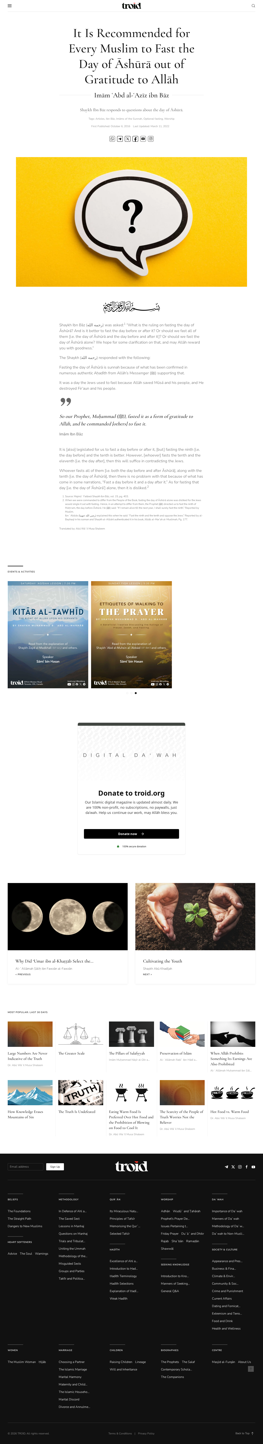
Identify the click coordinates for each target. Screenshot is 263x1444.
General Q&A (170, 1291)
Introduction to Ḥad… (124, 1269)
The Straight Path (19, 1219)
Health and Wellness (226, 1328)
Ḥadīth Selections (122, 1284)
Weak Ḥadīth (118, 1299)
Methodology (69, 1199)
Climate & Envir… (223, 1276)
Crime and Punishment (227, 1291)
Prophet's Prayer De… (175, 1219)
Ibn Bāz (110, 119)
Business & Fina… (224, 1269)
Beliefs (13, 1199)
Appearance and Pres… (227, 1261)
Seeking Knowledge (175, 1264)
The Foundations (19, 1211)
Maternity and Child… (73, 1384)
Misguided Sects (70, 1264)
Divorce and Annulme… (74, 1407)
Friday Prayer (169, 1234)
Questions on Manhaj (73, 1234)
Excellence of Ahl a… (124, 1261)
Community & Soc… (225, 1284)
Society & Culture (225, 1249)
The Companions (172, 1377)
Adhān (165, 1211)
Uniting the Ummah (72, 1249)
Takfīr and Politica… (72, 1279)
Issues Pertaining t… (174, 1226)
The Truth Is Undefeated (76, 1111)
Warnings (41, 1254)
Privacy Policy (146, 1433)
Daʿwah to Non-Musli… (228, 1234)
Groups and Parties (72, 1271)
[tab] (127, 693)
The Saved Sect (69, 1219)
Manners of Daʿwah (225, 1219)
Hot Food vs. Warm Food (229, 1111)
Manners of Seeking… (175, 1284)
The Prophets (170, 1362)
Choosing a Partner (72, 1362)
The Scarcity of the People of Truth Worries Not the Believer (181, 1117)
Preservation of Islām (176, 1053)
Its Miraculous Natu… (124, 1211)
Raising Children (121, 1362)
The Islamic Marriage (73, 1369)
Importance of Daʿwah (227, 1211)
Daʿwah (218, 1199)
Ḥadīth (115, 1249)
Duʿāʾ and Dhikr (192, 1234)
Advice (12, 1254)
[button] (10, 6)
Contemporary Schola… (176, 1369)
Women (13, 1350)
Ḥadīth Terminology (123, 1276)
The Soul (26, 1254)
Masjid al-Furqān (223, 1362)
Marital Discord (69, 1399)
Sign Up (55, 1167)
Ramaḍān (192, 1241)
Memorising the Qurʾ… (125, 1226)
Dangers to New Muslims (25, 1226)
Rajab (165, 1241)
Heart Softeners (20, 1242)
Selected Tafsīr (120, 1234)
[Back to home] (131, 6)
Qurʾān (115, 1199)
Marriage (65, 1350)
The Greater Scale (71, 1053)
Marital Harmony (70, 1377)
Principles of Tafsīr (122, 1219)
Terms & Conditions (120, 1433)
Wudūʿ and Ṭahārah (186, 1211)
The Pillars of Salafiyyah (127, 1053)
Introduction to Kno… (175, 1276)
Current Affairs (222, 1299)
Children (116, 1350)
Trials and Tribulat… (72, 1241)
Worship (169, 119)
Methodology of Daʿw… (228, 1226)
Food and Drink (222, 1321)
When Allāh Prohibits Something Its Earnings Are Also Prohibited (231, 1058)
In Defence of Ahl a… (73, 1211)
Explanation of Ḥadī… (124, 1291)
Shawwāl (167, 1249)
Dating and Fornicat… (226, 1306)
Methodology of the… (73, 1256)
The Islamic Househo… (74, 1392)
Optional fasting (153, 119)
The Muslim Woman (22, 1362)
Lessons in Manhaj (71, 1226)
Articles (100, 119)
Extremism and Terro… (227, 1313)
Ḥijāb (42, 1362)
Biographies (169, 1350)
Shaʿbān (177, 1241)
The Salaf (188, 1362)
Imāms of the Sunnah (129, 119)
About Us (244, 1362)
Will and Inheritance (123, 1369)
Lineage (140, 1362)
